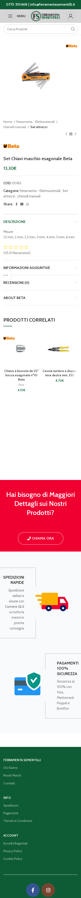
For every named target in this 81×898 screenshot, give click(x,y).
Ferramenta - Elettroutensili (35, 122)
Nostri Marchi (12, 775)
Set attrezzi (38, 127)
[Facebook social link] (16, 204)
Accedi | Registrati (15, 843)
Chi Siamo (10, 768)
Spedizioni (10, 805)
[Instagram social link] (48, 890)
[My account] (71, 16)
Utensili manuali (15, 127)
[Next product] (75, 134)
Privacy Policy (12, 851)
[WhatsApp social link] (27, 204)
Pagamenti (10, 813)
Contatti (9, 783)
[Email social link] (22, 204)
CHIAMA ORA (43, 538)
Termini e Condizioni (17, 821)
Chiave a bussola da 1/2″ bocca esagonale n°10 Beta (21, 375)
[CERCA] (73, 29)
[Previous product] (66, 134)
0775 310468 (16, 4)
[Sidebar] (5, 275)
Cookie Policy (12, 859)
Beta (21, 384)
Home (8, 122)
